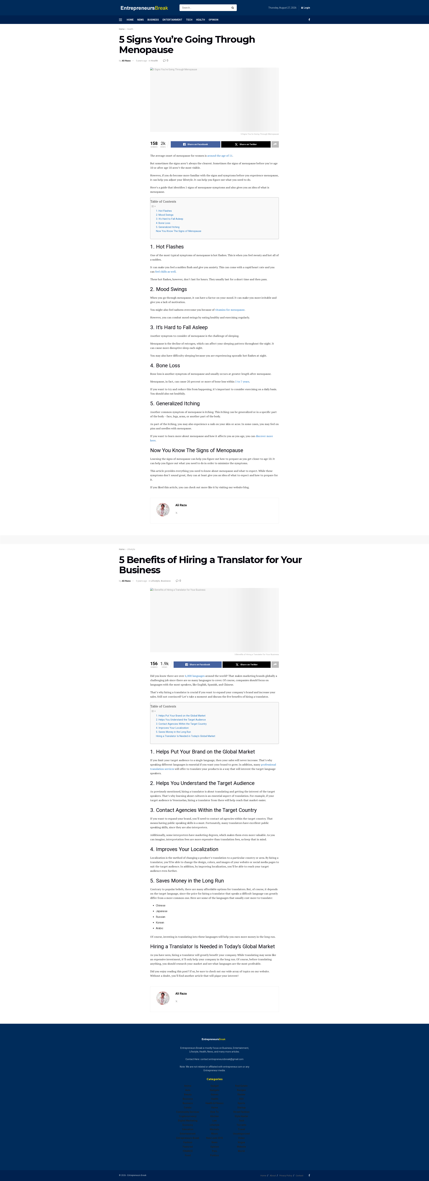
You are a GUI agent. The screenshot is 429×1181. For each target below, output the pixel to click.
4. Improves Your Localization (172, 728)
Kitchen (214, 1116)
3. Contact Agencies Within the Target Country (181, 724)
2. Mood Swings (164, 215)
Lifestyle (131, 549)
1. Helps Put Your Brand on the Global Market (180, 715)
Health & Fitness (214, 1103)
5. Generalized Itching (167, 227)
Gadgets (214, 1090)
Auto (187, 1090)
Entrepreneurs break (187, 1138)
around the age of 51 (219, 155)
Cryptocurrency (187, 1116)
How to (214, 1112)
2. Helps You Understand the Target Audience (181, 719)
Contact (299, 1175)
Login (306, 7)
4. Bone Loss (163, 223)
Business (153, 19)
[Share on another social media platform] (275, 144)
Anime (187, 1085)
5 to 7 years (242, 381)
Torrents (241, 1125)
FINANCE (188, 1151)
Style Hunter (241, 1116)
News (140, 19)
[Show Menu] (120, 20)
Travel (241, 1129)
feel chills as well (165, 271)
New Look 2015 (214, 1138)
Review (241, 1094)
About (273, 1175)
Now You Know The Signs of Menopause (178, 231)
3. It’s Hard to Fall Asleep (169, 219)
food (188, 1155)
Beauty (188, 1094)
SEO (241, 1099)
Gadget (214, 1085)
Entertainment (172, 19)
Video (241, 1138)
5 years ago (141, 60)
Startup (241, 1107)
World (241, 1151)
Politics (214, 1155)
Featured (188, 1146)
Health (200, 19)
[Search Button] (233, 7)
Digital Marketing (187, 1120)
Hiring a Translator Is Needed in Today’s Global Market (185, 736)
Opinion (213, 19)
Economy (187, 1125)
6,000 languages (195, 676)
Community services (187, 1112)
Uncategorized (241, 1133)
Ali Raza (126, 60)
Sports (241, 1103)
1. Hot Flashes (164, 210)
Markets (214, 1129)
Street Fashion (241, 1112)
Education (187, 1129)
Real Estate (241, 1085)
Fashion (187, 1142)
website (241, 1146)
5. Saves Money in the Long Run (173, 732)
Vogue (241, 1142)
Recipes (241, 1090)
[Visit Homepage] (146, 8)
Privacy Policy (285, 1175)
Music (214, 1133)
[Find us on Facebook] (309, 19)
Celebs (188, 1107)
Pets (214, 1151)
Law (214, 1120)
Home (130, 19)
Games (215, 1094)
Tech (189, 19)
